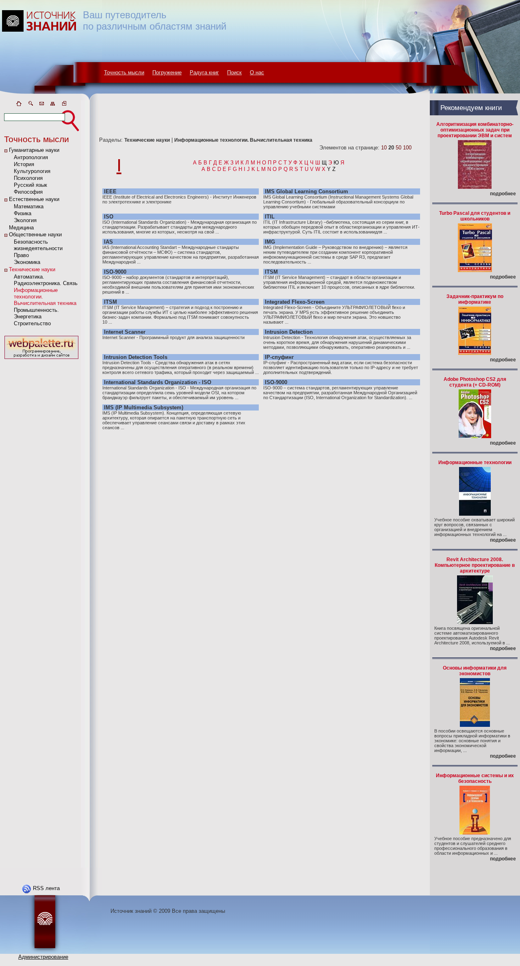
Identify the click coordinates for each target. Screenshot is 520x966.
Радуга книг (204, 72)
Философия (28, 192)
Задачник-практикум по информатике (474, 299)
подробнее (503, 194)
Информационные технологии (474, 462)
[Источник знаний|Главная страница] (19, 105)
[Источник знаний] (51, 98)
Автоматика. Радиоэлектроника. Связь (46, 280)
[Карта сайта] (53, 105)
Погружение (167, 72)
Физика (22, 213)
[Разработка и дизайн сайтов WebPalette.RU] (41, 359)
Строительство (32, 323)
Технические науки (32, 269)
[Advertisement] (41, 483)
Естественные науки (34, 199)
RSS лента (46, 888)
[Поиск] (30, 105)
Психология (28, 178)
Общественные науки (35, 234)
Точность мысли (124, 72)
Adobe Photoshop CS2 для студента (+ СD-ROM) (475, 382)
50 (398, 148)
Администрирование (43, 957)
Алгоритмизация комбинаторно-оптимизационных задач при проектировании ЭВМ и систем (475, 129)
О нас (257, 72)
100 (407, 148)
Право (21, 255)
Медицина (21, 228)
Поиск (234, 72)
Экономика (27, 262)
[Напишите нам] (41, 105)
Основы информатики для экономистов (475, 670)
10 (384, 148)
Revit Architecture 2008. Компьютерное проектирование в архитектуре (475, 565)
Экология (25, 220)
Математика (28, 206)
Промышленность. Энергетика (36, 313)
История (24, 164)
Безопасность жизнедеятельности (38, 245)
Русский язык (30, 185)
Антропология (31, 157)
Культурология (32, 171)
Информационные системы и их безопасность (475, 778)
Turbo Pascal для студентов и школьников (474, 216)
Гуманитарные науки (34, 150)
